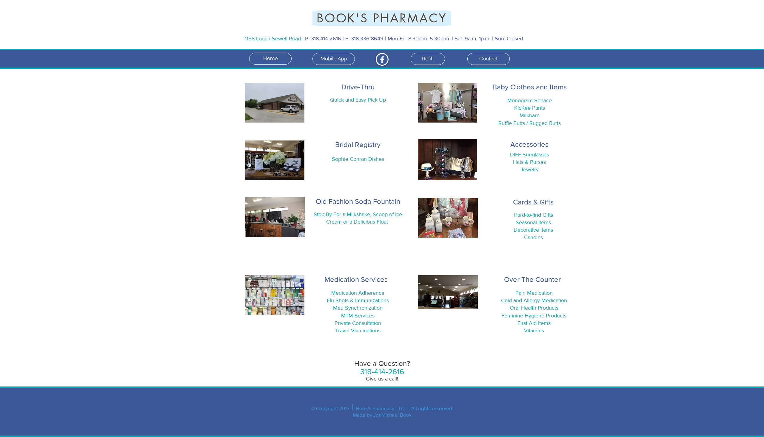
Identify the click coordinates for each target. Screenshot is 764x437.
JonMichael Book (392, 415)
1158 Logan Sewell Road (273, 39)
